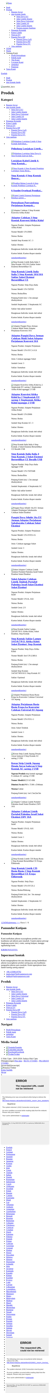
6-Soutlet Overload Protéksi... (26, 190)
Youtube (18, 1047)
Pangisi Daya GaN (24, 39)
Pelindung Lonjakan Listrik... (27, 148)
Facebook (20, 1052)
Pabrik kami (16, 58)
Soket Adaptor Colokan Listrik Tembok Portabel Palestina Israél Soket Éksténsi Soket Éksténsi (27, 583)
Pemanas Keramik (18, 30)
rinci (24, 258)
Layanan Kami (17, 62)
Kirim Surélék (6, 1070)
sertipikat (15, 64)
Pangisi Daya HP (18, 37)
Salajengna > (12, 923)
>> (19, 923)
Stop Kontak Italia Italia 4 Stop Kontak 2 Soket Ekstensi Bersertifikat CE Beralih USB (27, 457)
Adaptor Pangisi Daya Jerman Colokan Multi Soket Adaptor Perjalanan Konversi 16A (27, 338)
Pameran (14, 67)
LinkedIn (19, 1050)
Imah (8, 7)
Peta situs (18, 1061)
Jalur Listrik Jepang (24, 19)
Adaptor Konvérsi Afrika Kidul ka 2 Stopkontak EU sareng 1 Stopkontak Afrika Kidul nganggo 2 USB (26, 398)
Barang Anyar (17, 12)
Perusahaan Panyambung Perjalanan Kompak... (25, 204)
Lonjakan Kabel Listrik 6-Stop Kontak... (25, 162)
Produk (9, 10)
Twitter (17, 1054)
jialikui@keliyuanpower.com (17, 976)
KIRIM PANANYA (9, 950)
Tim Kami (15, 60)
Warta (8, 51)
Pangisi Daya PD (23, 42)
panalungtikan (17, 258)
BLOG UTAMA (30, 1061)
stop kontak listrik (18, 14)
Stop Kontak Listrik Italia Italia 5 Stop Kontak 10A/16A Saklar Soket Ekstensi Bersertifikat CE (27, 275)
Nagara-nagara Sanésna (26, 28)
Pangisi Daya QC (23, 44)
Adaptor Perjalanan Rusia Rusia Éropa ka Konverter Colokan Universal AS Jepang (27, 707)
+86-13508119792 (13, 972)
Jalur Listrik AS (22, 23)
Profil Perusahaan (18, 55)
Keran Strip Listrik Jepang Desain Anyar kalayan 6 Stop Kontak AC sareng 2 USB (26, 766)
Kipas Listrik (16, 32)
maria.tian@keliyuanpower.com (19, 974)
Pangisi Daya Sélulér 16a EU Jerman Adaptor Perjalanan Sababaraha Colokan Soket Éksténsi (26, 521)
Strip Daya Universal (24, 21)
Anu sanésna (16, 46)
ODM (8, 48)
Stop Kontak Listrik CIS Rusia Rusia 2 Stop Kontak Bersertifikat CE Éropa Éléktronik (25, 872)
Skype (3, 1072)
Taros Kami (11, 69)
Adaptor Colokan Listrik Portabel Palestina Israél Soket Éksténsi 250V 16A (27, 814)
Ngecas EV (16, 35)
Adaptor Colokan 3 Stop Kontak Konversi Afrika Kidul (27, 219)
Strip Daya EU (22, 16)
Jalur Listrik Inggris (24, 26)
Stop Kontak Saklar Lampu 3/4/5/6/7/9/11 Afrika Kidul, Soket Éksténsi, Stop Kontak (26, 641)
